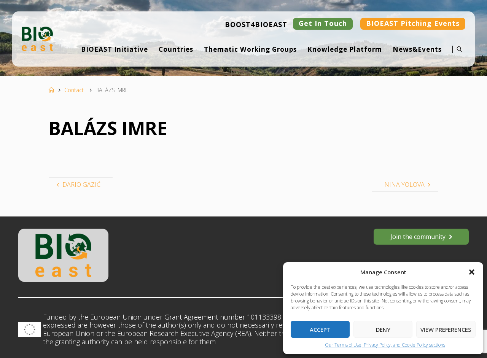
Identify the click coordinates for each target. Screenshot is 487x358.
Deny (383, 329)
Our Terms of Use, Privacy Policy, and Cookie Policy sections (385, 345)
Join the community (418, 236)
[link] (457, 54)
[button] (472, 272)
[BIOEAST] (37, 38)
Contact (74, 90)
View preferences (445, 329)
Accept (320, 329)
